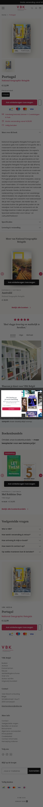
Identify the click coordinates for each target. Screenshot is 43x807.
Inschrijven (11, 409)
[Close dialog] (41, 391)
